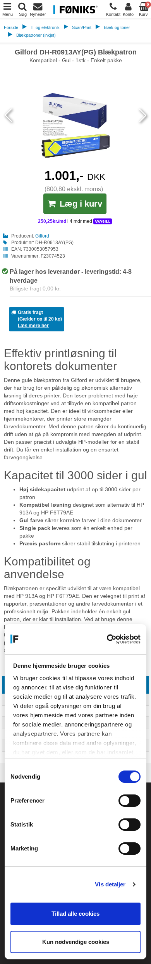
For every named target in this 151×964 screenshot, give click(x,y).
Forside (11, 27)
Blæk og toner (117, 27)
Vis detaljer (110, 884)
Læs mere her (33, 325)
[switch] (129, 800)
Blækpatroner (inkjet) (36, 35)
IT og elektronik (45, 27)
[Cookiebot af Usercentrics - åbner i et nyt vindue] (107, 639)
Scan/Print (81, 27)
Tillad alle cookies (75, 913)
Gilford (42, 236)
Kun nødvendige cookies (75, 942)
